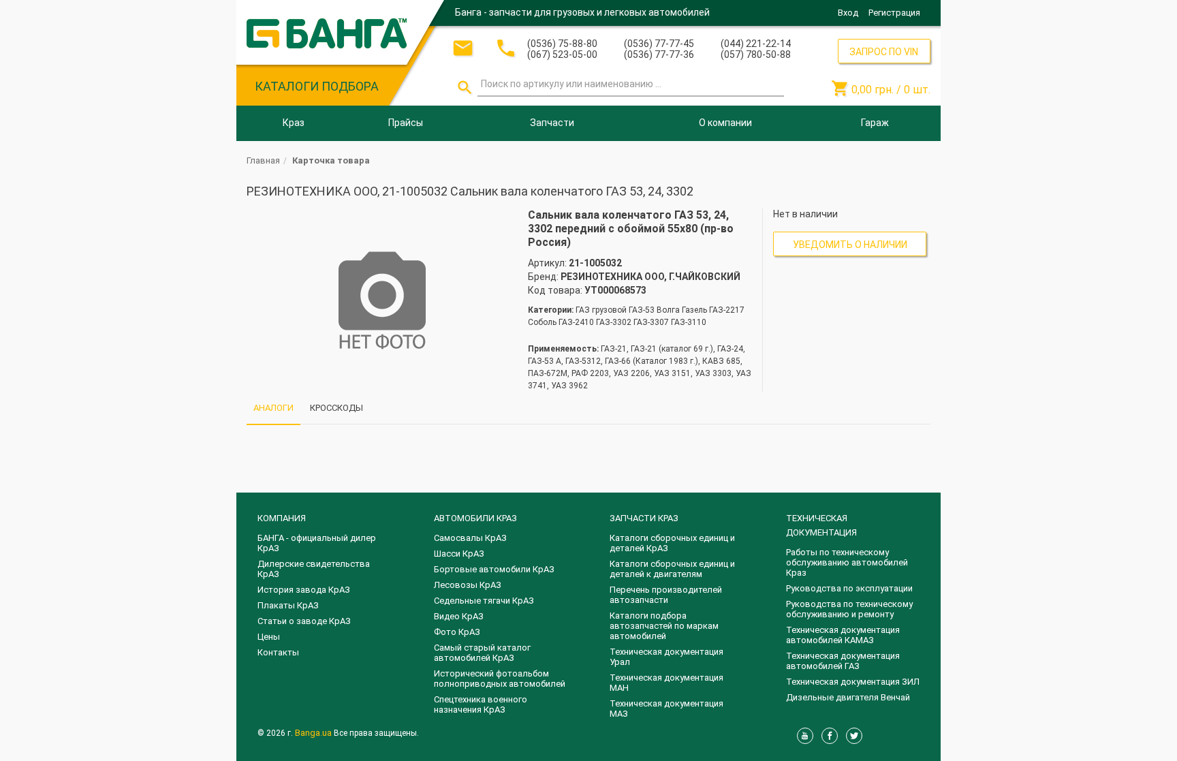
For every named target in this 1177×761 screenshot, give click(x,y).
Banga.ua (314, 733)
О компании (725, 122)
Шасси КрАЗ (459, 553)
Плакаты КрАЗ (288, 605)
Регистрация (894, 12)
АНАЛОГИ (273, 408)
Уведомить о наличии (850, 244)
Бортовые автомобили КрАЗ (494, 569)
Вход (848, 12)
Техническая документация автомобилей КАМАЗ (843, 635)
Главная (263, 160)
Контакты (278, 652)
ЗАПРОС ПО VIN (883, 51)
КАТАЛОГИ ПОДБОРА (317, 86)
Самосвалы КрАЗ (470, 538)
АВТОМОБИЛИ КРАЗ (475, 518)
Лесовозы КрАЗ (467, 585)
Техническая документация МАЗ (666, 708)
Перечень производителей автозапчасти (666, 595)
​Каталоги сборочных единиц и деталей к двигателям (672, 569)
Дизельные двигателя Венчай (848, 697)
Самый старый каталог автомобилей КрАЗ (482, 652)
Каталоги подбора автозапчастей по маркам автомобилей (664, 625)
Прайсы (405, 122)
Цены (268, 637)
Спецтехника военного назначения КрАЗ (480, 704)
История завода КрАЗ (303, 590)
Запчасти (552, 122)
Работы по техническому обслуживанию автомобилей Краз (847, 562)
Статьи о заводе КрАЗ (304, 621)
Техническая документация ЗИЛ (853, 682)
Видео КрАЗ (459, 616)
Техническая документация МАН (666, 682)
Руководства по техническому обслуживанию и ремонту (849, 609)
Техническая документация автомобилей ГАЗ (843, 661)
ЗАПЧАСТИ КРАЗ (644, 518)
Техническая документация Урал (666, 657)
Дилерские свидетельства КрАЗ (313, 569)
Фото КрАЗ (457, 632)
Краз (293, 122)
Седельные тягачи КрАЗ (484, 600)
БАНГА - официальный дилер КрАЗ (316, 543)
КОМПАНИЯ (281, 518)
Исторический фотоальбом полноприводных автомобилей (499, 678)
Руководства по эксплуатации (849, 588)
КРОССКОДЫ (336, 408)
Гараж (875, 122)
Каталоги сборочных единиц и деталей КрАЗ (672, 543)
